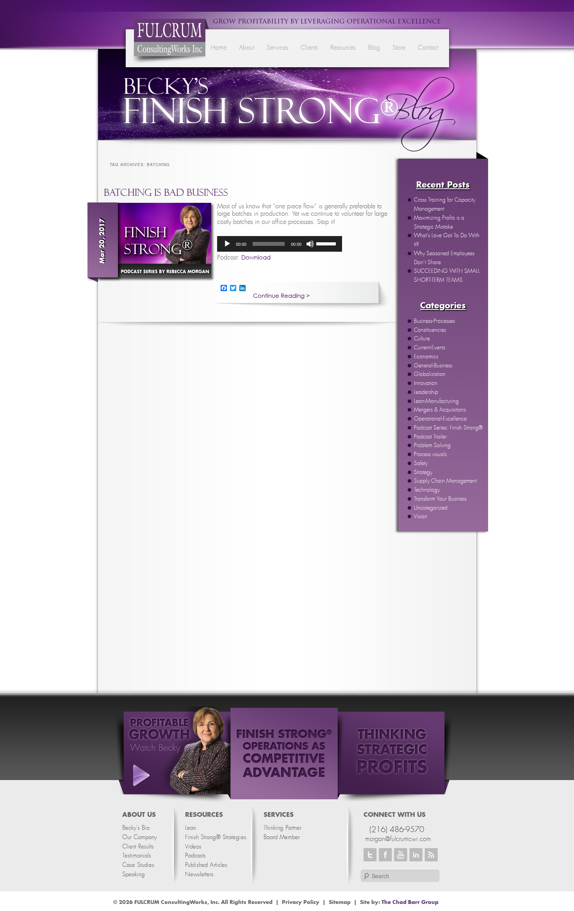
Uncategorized (430, 508)
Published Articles (206, 865)
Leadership (426, 392)
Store (398, 48)
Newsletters (199, 874)
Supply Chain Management (445, 481)
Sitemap (340, 902)
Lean (190, 828)
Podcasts (195, 856)
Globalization (430, 374)
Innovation (425, 383)
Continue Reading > (281, 295)
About (246, 48)
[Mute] (310, 244)
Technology (427, 490)
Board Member (282, 837)
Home (218, 48)
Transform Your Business (440, 499)
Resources (343, 48)
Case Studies (138, 865)
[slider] (327, 243)
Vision (420, 516)
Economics (426, 357)
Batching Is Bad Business (166, 192)
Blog (374, 48)
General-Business (433, 366)
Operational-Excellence (440, 419)
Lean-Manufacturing (436, 401)
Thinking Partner (282, 828)
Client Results (138, 847)
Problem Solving (432, 445)
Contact (428, 48)
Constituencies (430, 330)
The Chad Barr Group (410, 902)
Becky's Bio (136, 828)
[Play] (227, 244)
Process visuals (430, 454)
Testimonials (136, 856)
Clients (309, 48)
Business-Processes (434, 321)
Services (277, 48)
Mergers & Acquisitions (440, 410)
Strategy (423, 472)
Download (256, 257)
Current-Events (429, 348)
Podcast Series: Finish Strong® (448, 428)
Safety (421, 463)
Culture (422, 339)
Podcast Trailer (430, 437)
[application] (279, 244)
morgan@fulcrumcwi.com (398, 839)
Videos (193, 847)
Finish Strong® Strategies (215, 837)
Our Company (139, 837)
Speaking (133, 874)
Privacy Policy (300, 902)
